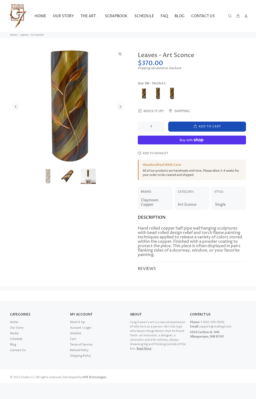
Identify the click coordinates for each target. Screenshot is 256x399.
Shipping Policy (80, 356)
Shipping (144, 68)
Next (120, 106)
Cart (73, 339)
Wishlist (75, 333)
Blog (13, 345)
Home (13, 35)
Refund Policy (79, 350)
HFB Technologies (94, 377)
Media (14, 333)
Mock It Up (77, 322)
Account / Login (80, 328)
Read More (144, 349)
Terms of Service (81, 345)
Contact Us (18, 350)
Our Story (17, 328)
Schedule (16, 339)
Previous (16, 106)
